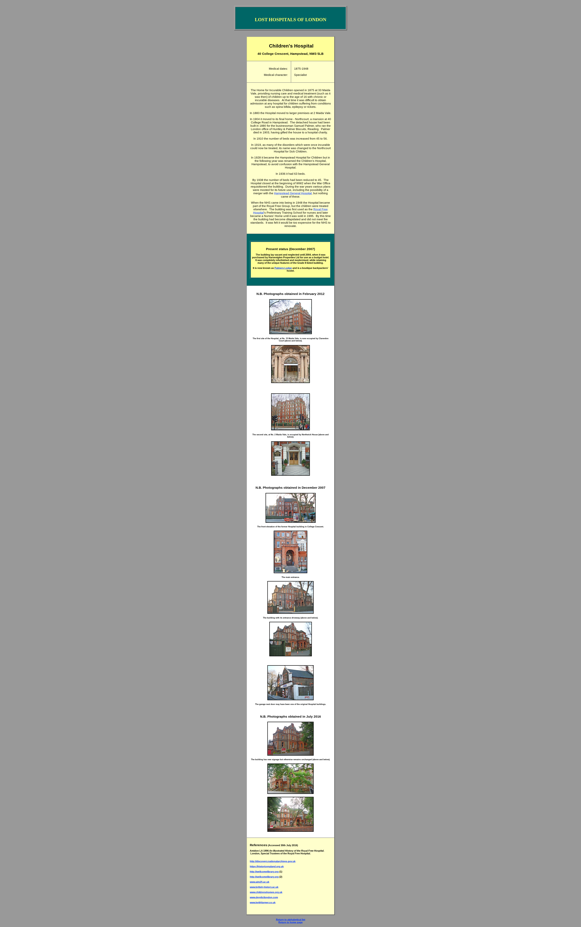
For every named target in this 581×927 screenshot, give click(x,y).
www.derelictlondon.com (264, 897)
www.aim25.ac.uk (259, 882)
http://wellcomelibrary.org (264, 871)
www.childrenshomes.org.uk (266, 892)
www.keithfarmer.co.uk (263, 902)
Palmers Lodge (283, 268)
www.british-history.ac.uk (264, 887)
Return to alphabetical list (290, 919)
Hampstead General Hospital (293, 193)
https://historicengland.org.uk (267, 866)
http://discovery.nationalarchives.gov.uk (272, 861)
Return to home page (290, 922)
